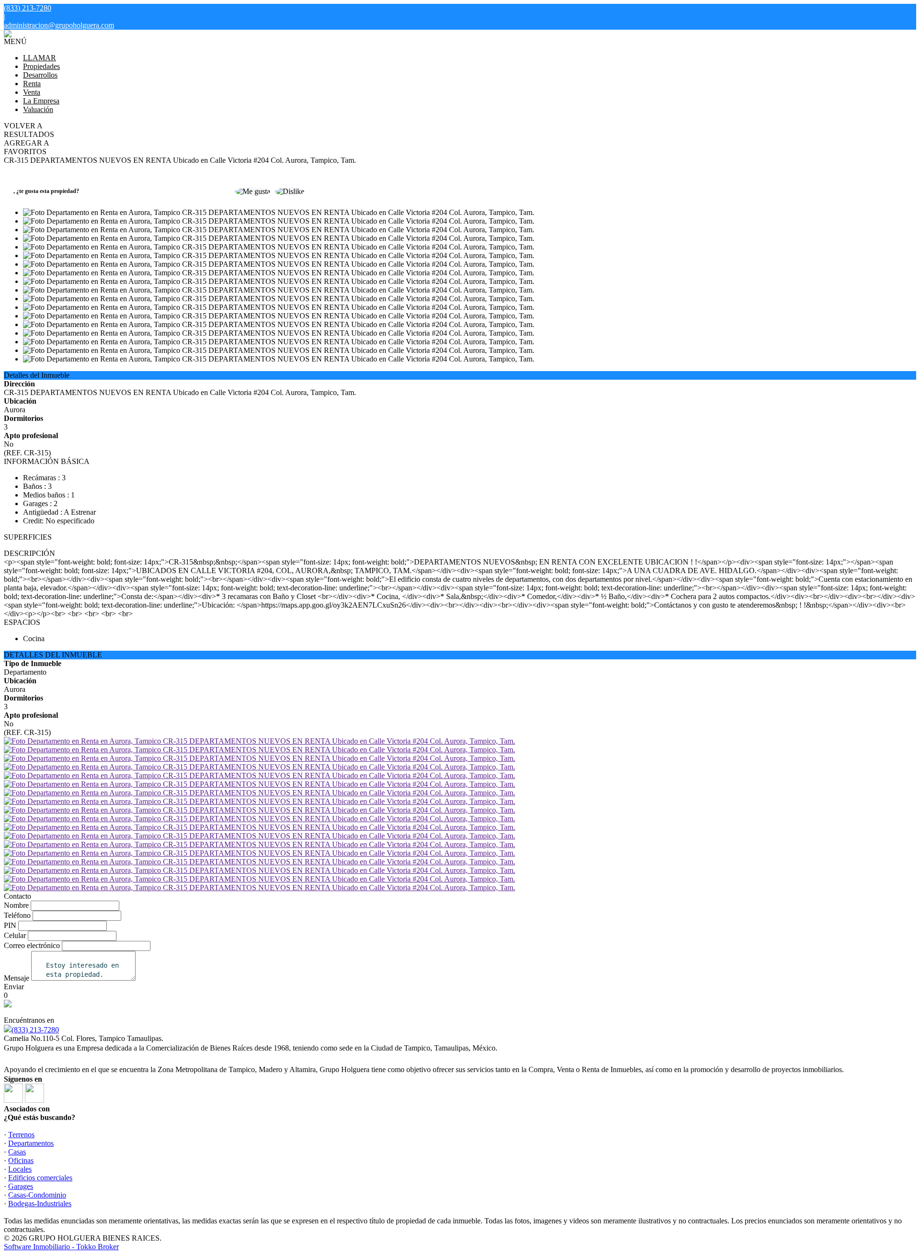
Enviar (14, 987)
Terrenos (21, 1135)
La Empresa (41, 101)
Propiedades (41, 66)
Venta (31, 92)
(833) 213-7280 (35, 1030)
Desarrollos (40, 75)
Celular (15, 935)
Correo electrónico (32, 945)
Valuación (38, 109)
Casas (17, 1152)
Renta (32, 83)
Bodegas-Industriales (39, 1203)
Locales (20, 1169)
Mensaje (16, 978)
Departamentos (31, 1143)
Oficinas (21, 1160)
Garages (20, 1186)
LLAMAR (39, 58)
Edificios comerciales (40, 1178)
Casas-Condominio (37, 1195)
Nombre (16, 905)
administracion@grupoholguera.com (59, 25)
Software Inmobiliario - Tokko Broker (61, 1247)
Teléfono (17, 915)
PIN (10, 925)
